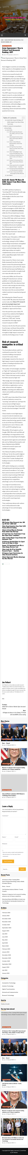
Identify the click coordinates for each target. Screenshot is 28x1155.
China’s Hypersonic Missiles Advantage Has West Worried (17, 172)
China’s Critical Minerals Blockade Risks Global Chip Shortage (16, 143)
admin (5, 54)
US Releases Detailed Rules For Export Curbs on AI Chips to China (17, 157)
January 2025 (5, 952)
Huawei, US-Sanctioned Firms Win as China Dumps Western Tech (16, 162)
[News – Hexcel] (14, 732)
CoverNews (23, 1150)
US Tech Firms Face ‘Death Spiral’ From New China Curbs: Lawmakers (16, 148)
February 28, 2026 (10, 745)
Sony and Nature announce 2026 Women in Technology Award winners (13, 794)
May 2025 (5, 940)
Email (17, 837)
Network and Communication (10, 992)
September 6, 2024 (12, 54)
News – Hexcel (6, 743)
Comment (5, 815)
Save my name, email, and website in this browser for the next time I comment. (13, 854)
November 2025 (6, 921)
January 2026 (5, 915)
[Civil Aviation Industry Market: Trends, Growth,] (14, 1072)
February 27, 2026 (10, 771)
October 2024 (6, 961)
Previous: (14, 707)
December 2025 (6, 918)
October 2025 (6, 924)
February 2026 (6, 912)
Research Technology (7, 45)
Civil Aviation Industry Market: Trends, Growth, (12, 890)
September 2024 (6, 964)
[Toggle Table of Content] (22, 118)
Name (4, 837)
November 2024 (6, 958)
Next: (14, 712)
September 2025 (6, 927)
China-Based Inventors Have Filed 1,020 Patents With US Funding (16, 138)
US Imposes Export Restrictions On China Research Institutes (17, 169)
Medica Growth (5, 1004)
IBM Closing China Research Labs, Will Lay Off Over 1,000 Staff (16, 133)
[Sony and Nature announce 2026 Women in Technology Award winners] (14, 783)
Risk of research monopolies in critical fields (12, 127)
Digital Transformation (8, 989)
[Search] (25, 35)
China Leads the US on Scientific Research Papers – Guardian (17, 166)
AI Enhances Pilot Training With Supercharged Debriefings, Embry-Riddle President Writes (13, 881)
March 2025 (5, 946)
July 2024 (4, 970)
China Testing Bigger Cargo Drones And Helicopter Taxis (16, 152)
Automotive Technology (8, 983)
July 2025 (4, 933)
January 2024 (5, 973)
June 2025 (5, 937)
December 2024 (6, 955)
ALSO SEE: (9, 130)
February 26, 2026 (10, 797)
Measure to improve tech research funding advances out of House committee (13, 768)
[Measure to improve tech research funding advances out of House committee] (14, 757)
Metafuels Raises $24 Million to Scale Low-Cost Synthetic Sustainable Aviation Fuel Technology (13, 901)
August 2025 (5, 930)
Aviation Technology (7, 986)
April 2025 (5, 943)
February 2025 (6, 949)
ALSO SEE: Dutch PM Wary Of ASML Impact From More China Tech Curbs (15, 122)
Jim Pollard (9, 175)
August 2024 (5, 967)
